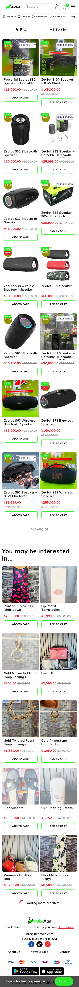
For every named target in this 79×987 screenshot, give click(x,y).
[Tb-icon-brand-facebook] (31, 944)
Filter (24, 29)
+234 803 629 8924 (39, 938)
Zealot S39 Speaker (56, 286)
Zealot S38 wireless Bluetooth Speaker (19, 287)
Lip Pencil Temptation (50, 608)
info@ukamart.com (39, 934)
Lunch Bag (49, 673)
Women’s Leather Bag (17, 877)
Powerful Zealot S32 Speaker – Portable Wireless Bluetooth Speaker (20, 85)
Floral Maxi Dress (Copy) (54, 877)
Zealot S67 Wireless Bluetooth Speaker (19, 422)
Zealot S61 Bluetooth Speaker (20, 355)
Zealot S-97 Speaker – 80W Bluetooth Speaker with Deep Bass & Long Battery (57, 85)
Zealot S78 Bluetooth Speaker (58, 422)
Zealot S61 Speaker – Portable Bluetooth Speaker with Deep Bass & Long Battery (58, 358)
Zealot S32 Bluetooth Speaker (20, 153)
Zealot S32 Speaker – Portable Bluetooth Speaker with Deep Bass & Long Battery (58, 156)
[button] (21, 98)
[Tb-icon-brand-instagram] (48, 944)
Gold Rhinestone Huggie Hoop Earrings (54, 744)
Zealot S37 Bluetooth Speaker (20, 220)
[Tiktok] (39, 944)
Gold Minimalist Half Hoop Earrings (20, 675)
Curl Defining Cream (57, 808)
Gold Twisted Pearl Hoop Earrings (19, 742)
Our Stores (66, 927)
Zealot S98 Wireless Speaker (57, 494)
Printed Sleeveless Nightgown (18, 608)
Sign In (64, 981)
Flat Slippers (13, 808)
